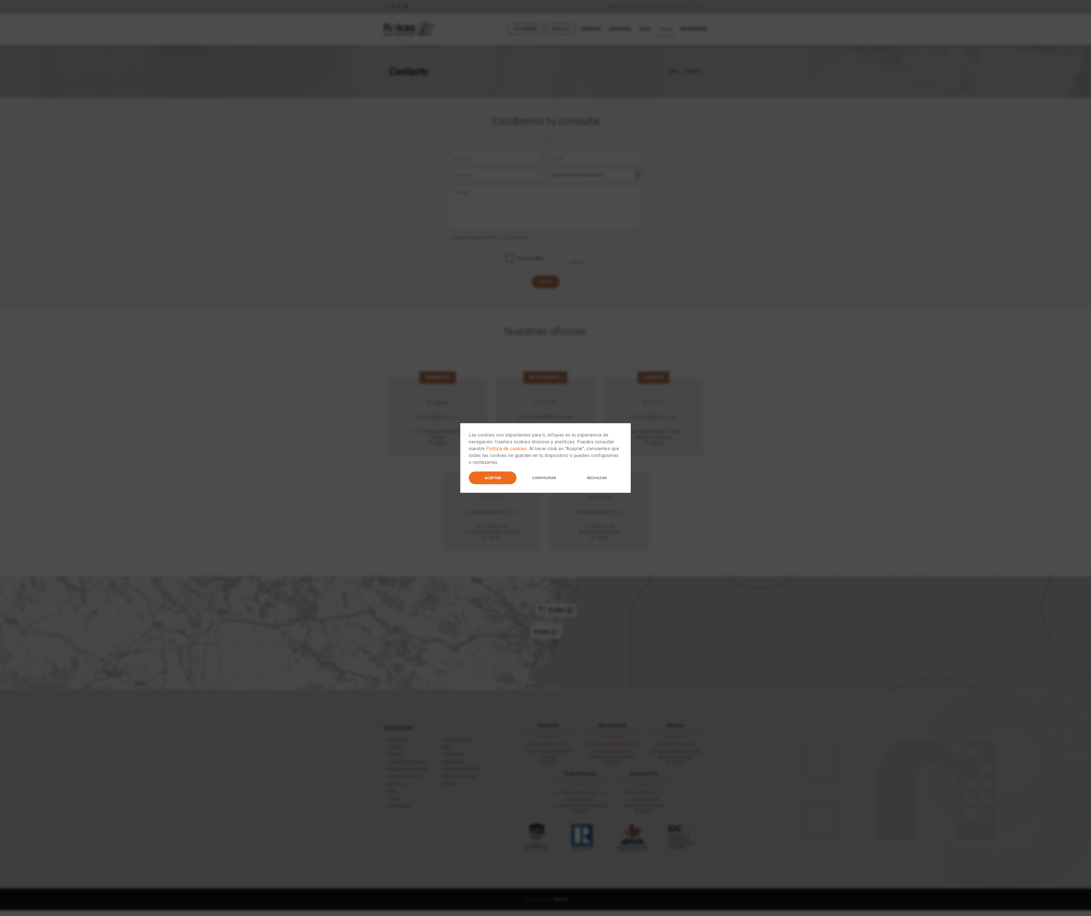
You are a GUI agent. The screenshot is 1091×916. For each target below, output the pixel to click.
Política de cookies (506, 448)
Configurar (544, 478)
